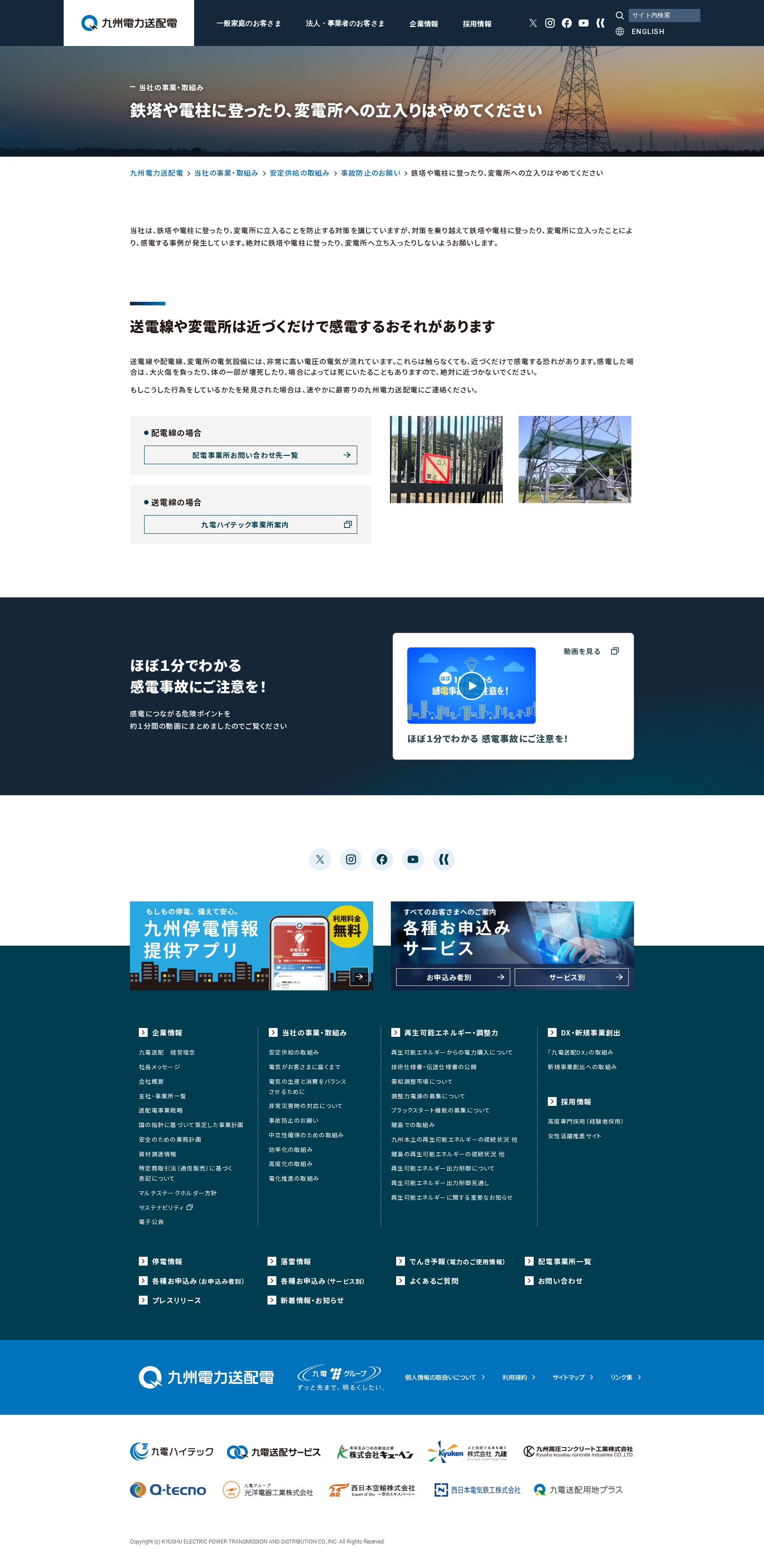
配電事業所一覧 (565, 1261)
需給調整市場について (422, 1081)
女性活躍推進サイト (575, 1136)
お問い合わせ (560, 1280)
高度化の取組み (291, 1163)
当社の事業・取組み (226, 172)
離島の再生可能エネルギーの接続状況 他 (448, 1154)
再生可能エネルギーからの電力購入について (452, 1052)
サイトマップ (569, 1377)
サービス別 (567, 977)
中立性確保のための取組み (306, 1135)
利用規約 (514, 1377)
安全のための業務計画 (170, 1139)
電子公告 (151, 1221)
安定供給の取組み (300, 172)
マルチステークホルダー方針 (178, 1193)
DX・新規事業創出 (591, 1032)
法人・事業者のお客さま (346, 23)
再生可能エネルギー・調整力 (452, 1032)
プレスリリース (177, 1300)
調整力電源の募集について (428, 1096)
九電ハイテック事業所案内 (245, 524)
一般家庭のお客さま (249, 23)
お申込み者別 (449, 977)
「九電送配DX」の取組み (581, 1052)
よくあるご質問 (434, 1280)
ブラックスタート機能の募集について (441, 1110)
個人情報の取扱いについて (441, 1377)
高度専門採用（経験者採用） (586, 1121)
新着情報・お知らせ (312, 1300)
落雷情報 (296, 1261)
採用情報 (477, 24)
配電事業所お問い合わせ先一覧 (245, 455)
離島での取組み (413, 1124)
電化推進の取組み (294, 1178)
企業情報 (423, 24)
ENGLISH (648, 31)
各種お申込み (198, 1280)
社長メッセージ (159, 1066)
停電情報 (167, 1261)
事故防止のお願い (371, 172)
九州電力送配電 (156, 172)
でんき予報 (457, 1261)
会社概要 (151, 1081)
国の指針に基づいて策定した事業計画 (191, 1124)
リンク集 (622, 1377)
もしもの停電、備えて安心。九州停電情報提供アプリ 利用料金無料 (251, 945)
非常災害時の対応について (306, 1105)
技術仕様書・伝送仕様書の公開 (434, 1066)
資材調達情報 (158, 1154)
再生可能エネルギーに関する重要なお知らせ (452, 1197)
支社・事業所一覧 (163, 1096)
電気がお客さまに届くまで (304, 1066)
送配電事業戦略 (161, 1110)
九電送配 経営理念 (167, 1052)
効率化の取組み (291, 1149)
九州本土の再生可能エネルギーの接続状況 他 (454, 1139)
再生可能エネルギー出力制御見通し (440, 1182)
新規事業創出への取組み (582, 1066)
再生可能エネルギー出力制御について (443, 1168)
